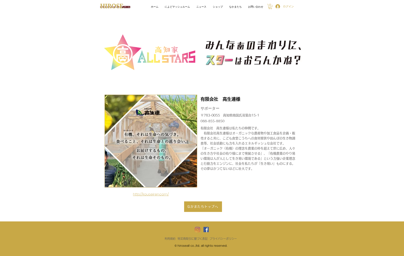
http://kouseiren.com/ (151, 194)
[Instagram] (197, 229)
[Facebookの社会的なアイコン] (206, 229)
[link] (270, 6)
